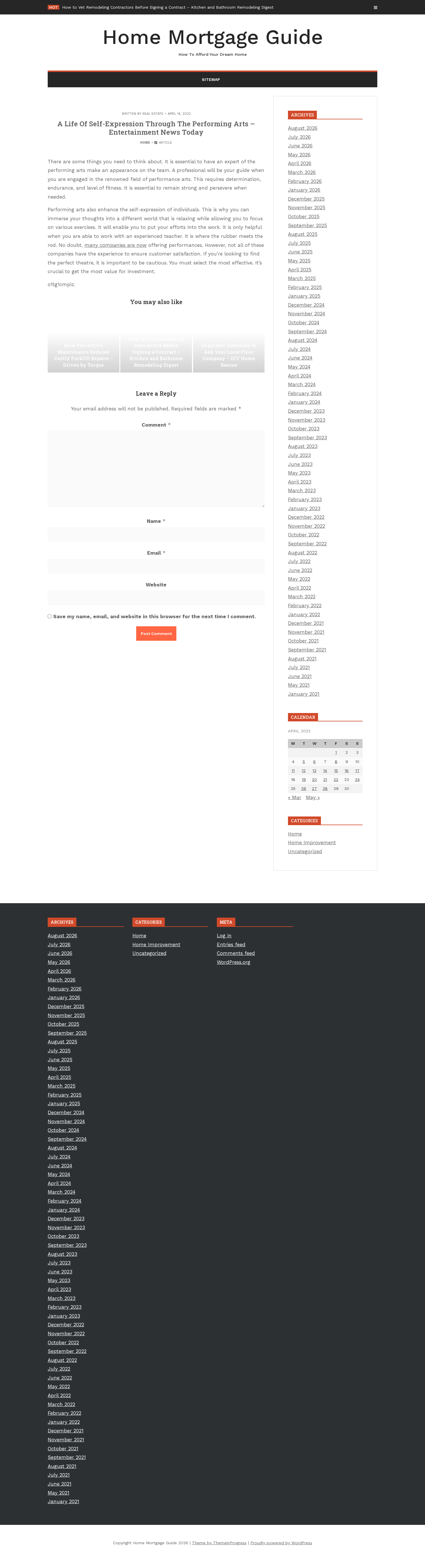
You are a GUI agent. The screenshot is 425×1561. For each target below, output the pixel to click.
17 (357, 770)
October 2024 (303, 322)
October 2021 (303, 641)
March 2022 (301, 596)
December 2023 (306, 411)
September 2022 (307, 544)
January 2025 (304, 296)
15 (336, 770)
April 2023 (299, 482)
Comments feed (236, 953)
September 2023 (307, 437)
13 (314, 770)
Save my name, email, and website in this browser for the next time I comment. (154, 616)
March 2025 (302, 278)
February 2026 (305, 181)
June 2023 (300, 464)
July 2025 (299, 243)
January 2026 (304, 190)
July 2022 (299, 561)
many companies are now (115, 245)
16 (347, 770)
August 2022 (302, 552)
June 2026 (300, 146)
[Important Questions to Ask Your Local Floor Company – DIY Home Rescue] (229, 344)
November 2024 (306, 313)
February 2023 (305, 499)
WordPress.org (233, 962)
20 (314, 779)
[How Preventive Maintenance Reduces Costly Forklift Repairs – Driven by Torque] (83, 344)
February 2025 (305, 287)
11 (293, 770)
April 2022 (299, 588)
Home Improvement (312, 842)
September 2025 (307, 225)
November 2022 (306, 526)
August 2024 (302, 340)
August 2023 (302, 446)
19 (304, 779)
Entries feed (231, 944)
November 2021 (306, 632)
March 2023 (302, 490)
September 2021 (307, 650)
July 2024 (299, 349)
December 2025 (306, 199)
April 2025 (299, 270)
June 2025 (300, 252)
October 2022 (303, 535)
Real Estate (153, 114)
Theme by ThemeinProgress (219, 1542)
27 (314, 788)
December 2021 (306, 623)
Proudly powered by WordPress (281, 1542)
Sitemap (211, 79)
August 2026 (302, 128)
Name (156, 521)
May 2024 (299, 367)
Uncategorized (305, 851)
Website (156, 585)
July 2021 (299, 667)
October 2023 (303, 429)
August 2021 (302, 659)
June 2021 (300, 676)
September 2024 (307, 331)
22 (336, 779)
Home (145, 143)
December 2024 (306, 305)
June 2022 (300, 570)
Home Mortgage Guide (212, 41)
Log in (224, 935)
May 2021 (299, 685)
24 (357, 779)
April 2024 (299, 376)
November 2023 (306, 420)
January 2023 (304, 508)
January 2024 (304, 402)
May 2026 (299, 155)
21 (325, 779)
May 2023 (299, 473)
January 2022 (304, 614)
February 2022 (304, 605)
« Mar (294, 797)
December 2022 (306, 517)
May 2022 (299, 579)
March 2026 (302, 172)
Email (156, 553)
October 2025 (303, 216)
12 (304, 770)
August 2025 (302, 234)
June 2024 (300, 358)
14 (325, 770)
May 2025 (299, 261)
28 (325, 788)
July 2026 (299, 137)
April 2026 (299, 163)
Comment (156, 425)
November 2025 (306, 207)
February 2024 (305, 393)
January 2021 (303, 694)
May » (313, 797)
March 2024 (302, 384)
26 (303, 788)
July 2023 (299, 455)
